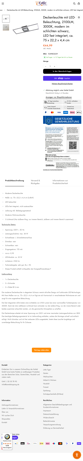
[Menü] (11, 434)
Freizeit (45, 387)
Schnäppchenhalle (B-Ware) (53, 394)
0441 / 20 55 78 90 (9, 381)
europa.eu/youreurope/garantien (53, 170)
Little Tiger (47, 369)
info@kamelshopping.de (10, 384)
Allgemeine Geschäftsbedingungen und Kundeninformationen (57, 405)
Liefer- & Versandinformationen (13, 408)
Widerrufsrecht (48, 417)
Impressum (47, 410)
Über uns (5, 412)
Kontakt (4, 422)
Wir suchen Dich (8, 415)
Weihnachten (48, 376)
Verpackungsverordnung (52, 424)
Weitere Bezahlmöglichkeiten (62, 83)
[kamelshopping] (41, 3)
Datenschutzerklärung (51, 414)
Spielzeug (46, 390)
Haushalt (46, 383)
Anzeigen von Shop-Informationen (59, 97)
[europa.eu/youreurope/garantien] (73, 145)
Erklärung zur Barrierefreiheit (53, 428)
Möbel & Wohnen (49, 380)
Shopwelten (6, 419)
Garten (45, 373)
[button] (78, 3)
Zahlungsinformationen (10, 405)
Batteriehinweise (49, 421)
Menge (45, 61)
